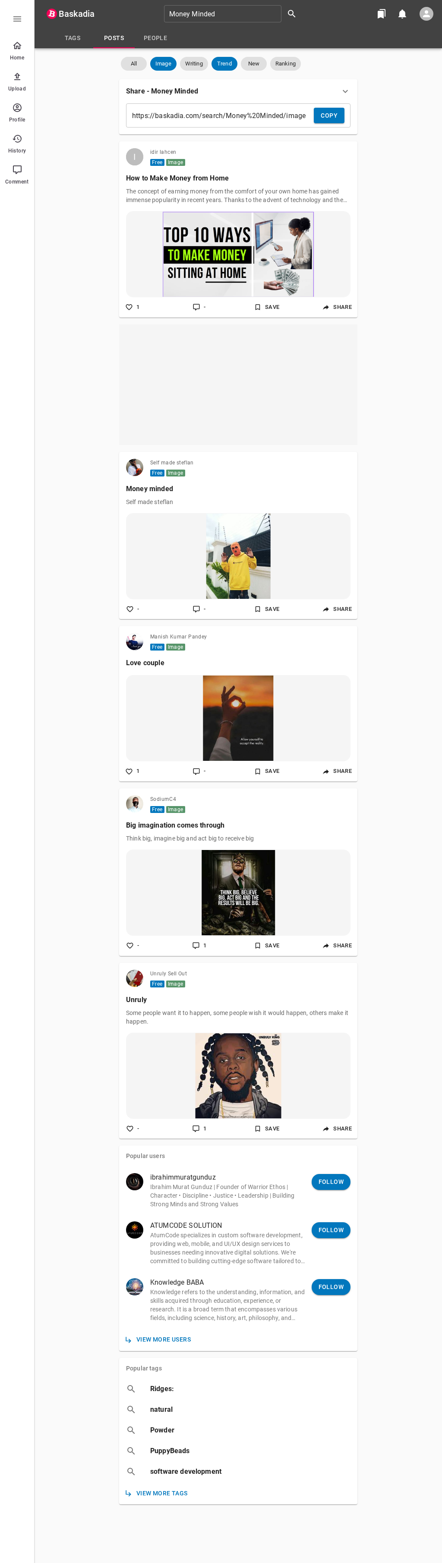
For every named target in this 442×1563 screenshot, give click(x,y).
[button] (134, 64)
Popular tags (144, 1368)
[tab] (72, 38)
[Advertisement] (238, 384)
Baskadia (77, 14)
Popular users (145, 1155)
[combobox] (233, 13)
